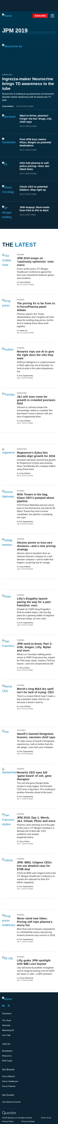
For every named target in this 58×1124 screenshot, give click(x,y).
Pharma (20, 255)
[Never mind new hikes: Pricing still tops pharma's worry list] (8, 925)
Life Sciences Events (11, 1102)
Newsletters (7, 1051)
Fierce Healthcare (10, 1081)
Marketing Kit (8, 1030)
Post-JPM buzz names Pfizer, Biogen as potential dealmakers (35, 142)
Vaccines (21, 730)
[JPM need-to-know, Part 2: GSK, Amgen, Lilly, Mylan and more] (8, 643)
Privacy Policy (8, 1121)
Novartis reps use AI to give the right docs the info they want (35, 355)
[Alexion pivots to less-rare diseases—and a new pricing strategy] (8, 542)
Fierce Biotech (8, 1076)
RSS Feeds (7, 1061)
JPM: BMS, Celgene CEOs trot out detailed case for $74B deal (34, 866)
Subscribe (40, 16)
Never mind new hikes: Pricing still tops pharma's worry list (34, 922)
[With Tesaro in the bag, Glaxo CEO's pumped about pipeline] (8, 494)
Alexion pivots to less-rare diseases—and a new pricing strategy (36, 546)
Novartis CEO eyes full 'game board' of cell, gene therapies (34, 776)
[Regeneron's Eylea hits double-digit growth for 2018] (8, 451)
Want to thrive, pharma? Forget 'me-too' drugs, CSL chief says (36, 118)
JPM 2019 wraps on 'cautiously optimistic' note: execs (35, 262)
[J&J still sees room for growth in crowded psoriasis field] (8, 394)
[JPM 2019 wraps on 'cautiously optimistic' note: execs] (8, 263)
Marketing (7, 75)
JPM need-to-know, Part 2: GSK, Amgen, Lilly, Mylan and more (34, 647)
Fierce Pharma (8, 1086)
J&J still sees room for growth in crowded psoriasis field (36, 400)
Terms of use (46, 1118)
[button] (52, 15)
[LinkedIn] (4, 1005)
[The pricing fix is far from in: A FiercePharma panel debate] (8, 303)
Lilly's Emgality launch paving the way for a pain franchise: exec (34, 602)
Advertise (6, 1025)
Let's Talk (6, 1035)
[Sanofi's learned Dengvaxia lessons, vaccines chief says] (5, 731)
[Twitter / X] (9, 1005)
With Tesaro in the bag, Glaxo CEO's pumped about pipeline (35, 498)
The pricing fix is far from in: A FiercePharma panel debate (36, 307)
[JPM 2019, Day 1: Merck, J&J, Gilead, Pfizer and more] (8, 819)
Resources (7, 1056)
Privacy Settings (28, 1121)
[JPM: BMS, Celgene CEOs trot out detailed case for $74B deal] (7, 860)
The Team (6, 1020)
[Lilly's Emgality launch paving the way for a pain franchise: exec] (6, 596)
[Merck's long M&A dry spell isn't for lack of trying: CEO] (8, 688)
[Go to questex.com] (9, 1113)
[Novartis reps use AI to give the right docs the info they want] (8, 349)
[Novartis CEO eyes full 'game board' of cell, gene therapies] (9, 771)
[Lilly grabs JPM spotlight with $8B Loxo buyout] (7, 958)
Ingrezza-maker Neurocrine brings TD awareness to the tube (28, 84)
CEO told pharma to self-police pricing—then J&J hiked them (34, 166)
